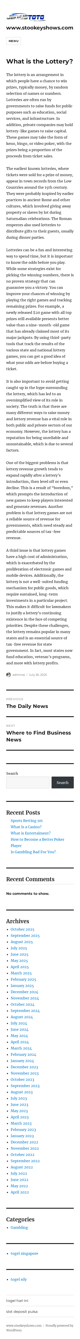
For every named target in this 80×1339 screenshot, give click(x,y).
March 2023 (21, 1123)
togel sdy (19, 1279)
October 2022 (22, 1154)
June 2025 (19, 954)
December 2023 (24, 1067)
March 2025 (21, 973)
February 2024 (23, 1054)
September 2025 (25, 935)
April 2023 (20, 1117)
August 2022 (22, 1167)
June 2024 (19, 1029)
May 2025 (19, 960)
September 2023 (25, 1085)
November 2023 (25, 1073)
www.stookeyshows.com (39, 28)
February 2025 (23, 979)
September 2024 (25, 1010)
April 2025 (20, 967)
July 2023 (19, 1098)
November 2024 (25, 998)
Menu (13, 41)
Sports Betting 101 (27, 820)
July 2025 (19, 948)
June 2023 (19, 1104)
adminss (18, 674)
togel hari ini (17, 1301)
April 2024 (20, 1042)
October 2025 (22, 929)
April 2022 (20, 1192)
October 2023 (22, 1079)
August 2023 (22, 1092)
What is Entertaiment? (31, 833)
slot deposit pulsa (22, 1311)
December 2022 (24, 1142)
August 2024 (22, 1017)
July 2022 (19, 1173)
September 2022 (25, 1161)
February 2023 (23, 1129)
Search (12, 773)
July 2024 (19, 1023)
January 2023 (22, 1136)
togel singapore (24, 1253)
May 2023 (19, 1111)
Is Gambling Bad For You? (33, 852)
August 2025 (22, 942)
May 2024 (19, 1035)
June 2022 (19, 1179)
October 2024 (22, 1004)
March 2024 (21, 1048)
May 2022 (19, 1186)
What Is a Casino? (26, 827)
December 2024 (24, 992)
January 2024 (22, 1060)
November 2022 (25, 1148)
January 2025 (22, 985)
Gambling (19, 1227)
